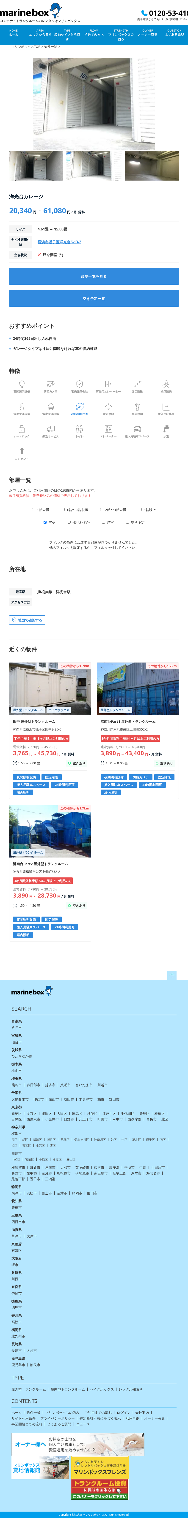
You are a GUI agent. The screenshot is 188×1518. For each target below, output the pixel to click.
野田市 (114, 1099)
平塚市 (129, 1167)
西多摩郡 (134, 1119)
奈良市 (16, 1293)
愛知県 (16, 1201)
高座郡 (114, 1167)
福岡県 (16, 1329)
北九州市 (18, 1336)
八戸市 (16, 1027)
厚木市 (136, 1173)
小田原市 (158, 1167)
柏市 (100, 1099)
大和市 (65, 1167)
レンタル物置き (131, 1389)
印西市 (38, 1099)
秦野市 (16, 1173)
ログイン (123, 1412)
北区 (164, 1119)
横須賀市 (18, 1167)
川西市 (16, 1279)
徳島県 (16, 1301)
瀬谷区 (51, 1139)
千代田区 (128, 1113)
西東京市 (33, 1119)
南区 (163, 1139)
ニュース (83, 1424)
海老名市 (153, 1173)
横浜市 (16, 1133)
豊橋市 (16, 1207)
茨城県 (16, 1049)
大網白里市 (20, 1099)
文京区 (32, 1113)
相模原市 (64, 1173)
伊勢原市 (82, 1173)
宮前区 (29, 1159)
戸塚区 (65, 1139)
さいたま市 (84, 1085)
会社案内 (142, 1412)
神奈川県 (18, 1127)
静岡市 (77, 1193)
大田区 (62, 1113)
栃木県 (16, 1064)
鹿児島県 (18, 1358)
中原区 (43, 1159)
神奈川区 (100, 1139)
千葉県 (16, 1092)
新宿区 (16, 1113)
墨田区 (47, 1113)
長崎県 (16, 1344)
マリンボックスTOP (25, 46)
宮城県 (16, 1035)
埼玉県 (16, 1078)
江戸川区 (109, 1113)
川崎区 (15, 1159)
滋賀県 (16, 1229)
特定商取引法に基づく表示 (100, 1418)
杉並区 (92, 1113)
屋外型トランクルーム (28, 1389)
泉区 (14, 1139)
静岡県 (16, 1186)
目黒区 (16, 1119)
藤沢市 (99, 1167)
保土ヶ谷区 (81, 1139)
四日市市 (18, 1221)
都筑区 (37, 1139)
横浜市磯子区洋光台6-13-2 (59, 241)
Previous (5, 104)
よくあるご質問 (59, 1424)
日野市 (69, 1119)
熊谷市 (16, 1085)
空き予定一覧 (94, 298)
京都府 (16, 1244)
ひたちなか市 (21, 1056)
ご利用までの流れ (98, 1412)
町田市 (102, 1119)
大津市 (32, 1236)
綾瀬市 (47, 1173)
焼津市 (16, 1193)
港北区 (136, 1139)
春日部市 (33, 1085)
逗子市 (35, 1179)
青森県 (16, 1021)
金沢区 (40, 1145)
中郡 (142, 1167)
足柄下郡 (18, 1179)
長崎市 (16, 1350)
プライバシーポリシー (57, 1418)
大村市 (32, 1350)
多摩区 (57, 1159)
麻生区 (70, 1159)
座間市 (50, 1167)
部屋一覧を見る (94, 276)
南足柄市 (101, 1173)
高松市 (16, 1322)
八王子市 (86, 1119)
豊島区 (144, 1113)
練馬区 (77, 1113)
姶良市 (35, 1364)
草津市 (16, 1236)
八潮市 (65, 1085)
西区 (53, 1145)
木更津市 (86, 1099)
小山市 (16, 1070)
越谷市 (50, 1085)
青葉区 (26, 1145)
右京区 (16, 1250)
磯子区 (150, 1139)
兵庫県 (16, 1272)
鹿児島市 (18, 1364)
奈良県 (16, 1286)
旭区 (14, 1145)
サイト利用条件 (23, 1418)
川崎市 (16, 1153)
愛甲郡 (32, 1173)
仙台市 (16, 1042)
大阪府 (16, 1258)
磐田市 (92, 1193)
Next (182, 104)
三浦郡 (50, 1179)
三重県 (16, 1215)
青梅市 (151, 1119)
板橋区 (160, 1113)
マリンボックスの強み (62, 1412)
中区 (124, 1139)
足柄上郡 (119, 1173)
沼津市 (62, 1193)
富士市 (47, 1193)
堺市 (14, 1264)
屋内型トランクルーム (68, 1389)
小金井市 (52, 1119)
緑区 (25, 1139)
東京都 (16, 1107)
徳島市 (16, 1307)
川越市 (102, 1085)
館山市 (54, 1099)
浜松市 (32, 1193)
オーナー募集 (154, 1418)
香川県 (16, 1315)
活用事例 (132, 1418)
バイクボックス (102, 1389)
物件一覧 (50, 46)
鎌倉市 (35, 1167)
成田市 (69, 1099)
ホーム (16, 1412)
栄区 (114, 1139)
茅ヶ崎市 (82, 1167)
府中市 (118, 1119)
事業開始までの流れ (26, 1424)
